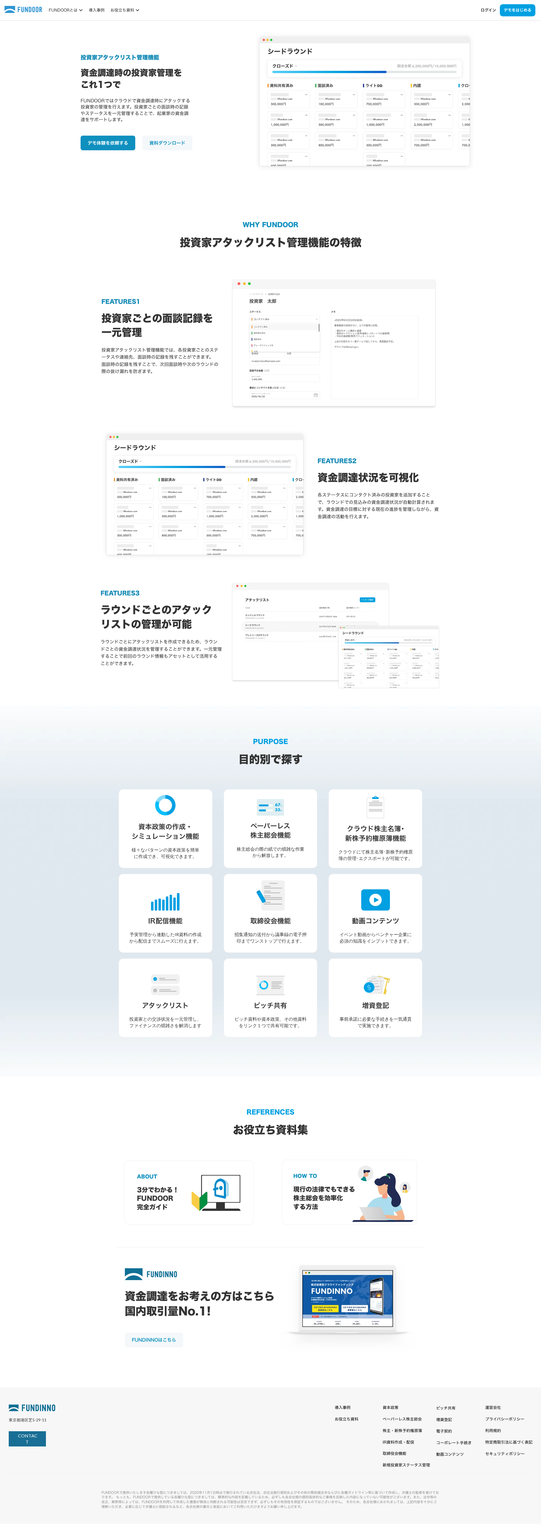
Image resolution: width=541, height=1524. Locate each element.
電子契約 (444, 1431)
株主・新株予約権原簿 (402, 1430)
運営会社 (493, 1407)
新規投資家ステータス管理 (406, 1465)
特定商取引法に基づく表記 (509, 1442)
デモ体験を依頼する (108, 143)
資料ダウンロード (167, 143)
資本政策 (390, 1407)
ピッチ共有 (446, 1408)
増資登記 (444, 1419)
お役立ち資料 (346, 1419)
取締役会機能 (394, 1453)
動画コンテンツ (450, 1454)
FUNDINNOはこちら (154, 1339)
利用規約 (493, 1430)
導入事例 (97, 10)
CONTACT (27, 1438)
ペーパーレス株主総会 (402, 1419)
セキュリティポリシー (505, 1454)
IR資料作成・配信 (398, 1442)
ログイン (488, 10)
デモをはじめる (517, 10)
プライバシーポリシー (504, 1419)
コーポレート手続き (454, 1443)
